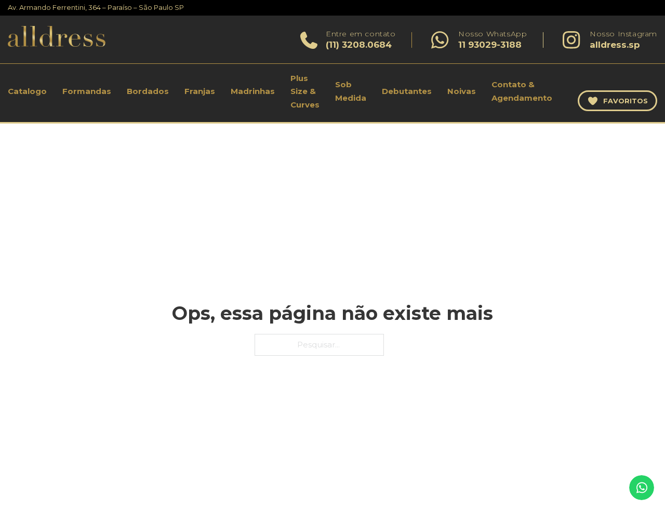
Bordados (148, 91)
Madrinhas (253, 91)
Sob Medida (350, 91)
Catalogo (27, 91)
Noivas (461, 91)
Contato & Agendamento (521, 91)
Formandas (86, 91)
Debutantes (407, 91)
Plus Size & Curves (305, 91)
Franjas (199, 91)
